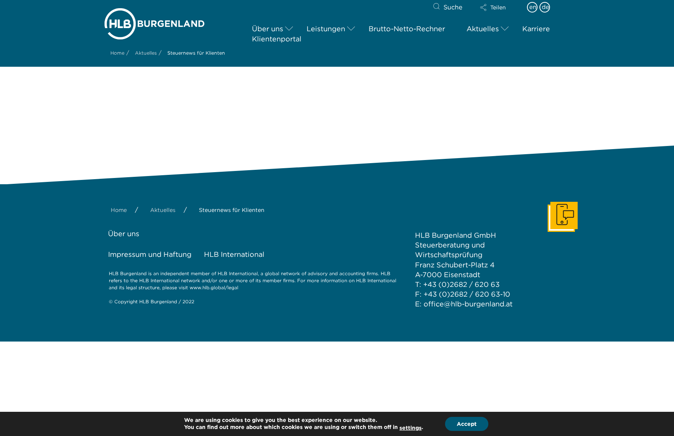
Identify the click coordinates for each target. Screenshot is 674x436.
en (532, 7)
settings (410, 428)
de (545, 7)
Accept (467, 424)
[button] (499, 7)
